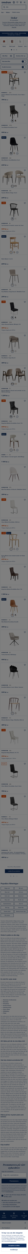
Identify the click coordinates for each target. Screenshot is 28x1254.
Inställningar (14, 1249)
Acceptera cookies (14, 1245)
